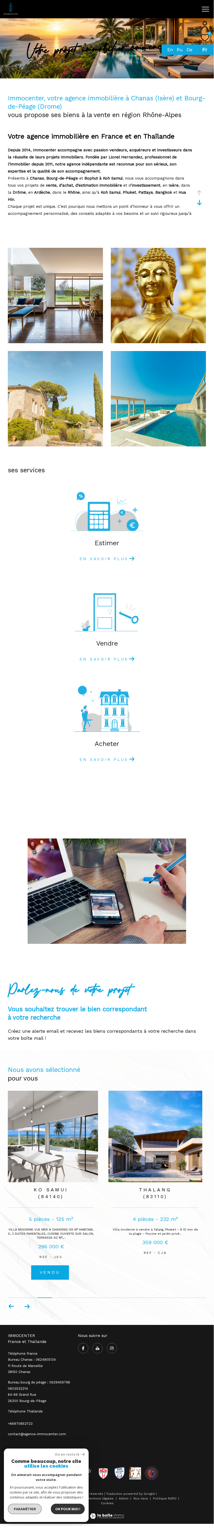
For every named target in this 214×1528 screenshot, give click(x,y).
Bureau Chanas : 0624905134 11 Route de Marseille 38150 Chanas (32, 1366)
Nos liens (141, 1498)
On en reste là (67, 1454)
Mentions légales (101, 1498)
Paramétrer (25, 1509)
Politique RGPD (164, 1498)
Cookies (107, 1503)
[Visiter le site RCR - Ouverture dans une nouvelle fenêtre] (103, 1473)
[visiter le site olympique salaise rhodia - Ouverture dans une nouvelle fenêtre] (151, 1473)
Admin (124, 1498)
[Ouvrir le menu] (205, 9)
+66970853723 (20, 1424)
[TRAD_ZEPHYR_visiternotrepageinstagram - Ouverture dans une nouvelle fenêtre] (151, 11)
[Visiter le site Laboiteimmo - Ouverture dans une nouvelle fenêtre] (107, 1513)
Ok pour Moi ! (67, 1509)
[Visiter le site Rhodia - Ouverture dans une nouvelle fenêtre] (119, 1473)
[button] (26, 1306)
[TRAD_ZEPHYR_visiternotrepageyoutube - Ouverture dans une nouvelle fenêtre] (141, 11)
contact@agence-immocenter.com (37, 1434)
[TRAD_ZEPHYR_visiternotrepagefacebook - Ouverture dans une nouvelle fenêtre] (131, 10)
